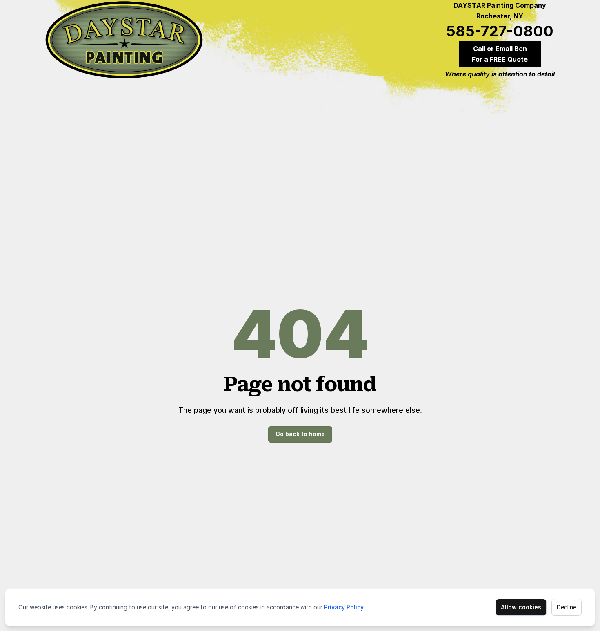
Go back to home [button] (300, 433)
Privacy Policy (344, 607)
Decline (566, 607)
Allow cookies (521, 607)
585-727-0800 (499, 31)
